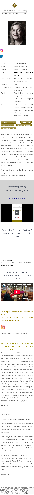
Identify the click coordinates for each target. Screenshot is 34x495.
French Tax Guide (24, 125)
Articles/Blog (26, 122)
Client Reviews (7, 125)
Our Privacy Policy (27, 493)
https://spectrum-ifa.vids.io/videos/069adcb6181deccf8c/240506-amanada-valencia (16, 263)
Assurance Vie (8, 122)
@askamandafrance (13, 320)
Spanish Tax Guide (8, 128)
